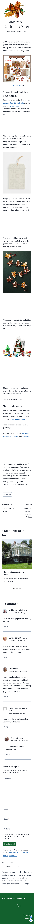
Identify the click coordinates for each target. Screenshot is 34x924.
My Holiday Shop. (18, 419)
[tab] (13, 588)
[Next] (29, 563)
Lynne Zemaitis (15, 638)
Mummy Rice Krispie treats (13, 103)
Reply (6, 626)
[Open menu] (30, 9)
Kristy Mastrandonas (18, 708)
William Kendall (16, 610)
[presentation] (17, 554)
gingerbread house (17, 106)
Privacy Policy (27, 915)
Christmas (7, 494)
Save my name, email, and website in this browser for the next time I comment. (18, 836)
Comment (8, 779)
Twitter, (16, 436)
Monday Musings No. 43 (8, 508)
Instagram (7, 436)
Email (6, 819)
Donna (12, 669)
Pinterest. (26, 436)
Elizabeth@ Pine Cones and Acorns (17, 578)
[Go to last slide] (4, 563)
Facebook (25, 433)
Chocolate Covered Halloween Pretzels (28, 511)
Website (7, 829)
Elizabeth (12, 31)
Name (7, 809)
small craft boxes (17, 85)
